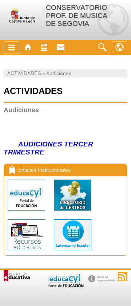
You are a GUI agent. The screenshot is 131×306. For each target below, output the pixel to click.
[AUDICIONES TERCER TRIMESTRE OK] (16, 144)
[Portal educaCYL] (27, 212)
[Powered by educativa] (17, 276)
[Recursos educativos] (27, 252)
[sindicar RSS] (122, 276)
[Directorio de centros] (72, 212)
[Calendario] (72, 252)
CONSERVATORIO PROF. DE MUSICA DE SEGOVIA (76, 15)
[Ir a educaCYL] (65, 286)
